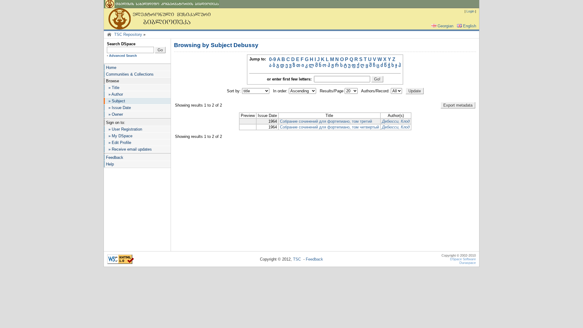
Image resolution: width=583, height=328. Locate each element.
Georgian (445, 26)
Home (111, 67)
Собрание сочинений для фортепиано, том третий (326, 121)
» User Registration (124, 129)
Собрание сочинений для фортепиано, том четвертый (329, 127)
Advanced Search (123, 55)
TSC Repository (128, 34)
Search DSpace (121, 44)
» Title (112, 87)
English (469, 26)
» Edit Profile (118, 142)
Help (110, 164)
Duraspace (467, 263)
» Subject (115, 101)
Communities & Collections (130, 74)
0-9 (272, 59)
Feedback (114, 157)
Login (470, 11)
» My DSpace (119, 136)
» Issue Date (118, 107)
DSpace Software (463, 259)
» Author (114, 94)
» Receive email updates (129, 149)
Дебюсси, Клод (396, 121)
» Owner (114, 114)
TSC (297, 259)
